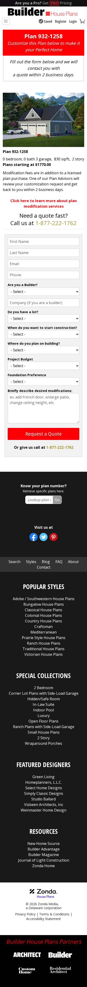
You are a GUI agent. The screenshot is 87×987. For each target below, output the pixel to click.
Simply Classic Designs (43, 793)
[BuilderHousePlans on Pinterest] (53, 537)
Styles (31, 561)
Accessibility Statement (43, 919)
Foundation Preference (27, 375)
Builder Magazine (43, 854)
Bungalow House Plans (43, 604)
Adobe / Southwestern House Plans (43, 598)
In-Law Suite (43, 704)
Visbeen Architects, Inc (43, 804)
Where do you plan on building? (34, 343)
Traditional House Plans (43, 648)
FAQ (58, 561)
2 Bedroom (43, 687)
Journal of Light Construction (43, 860)
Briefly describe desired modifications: (40, 390)
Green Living (43, 776)
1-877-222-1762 (56, 223)
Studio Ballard (43, 799)
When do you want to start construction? (42, 327)
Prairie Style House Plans (43, 637)
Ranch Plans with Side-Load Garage (43, 726)
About (73, 561)
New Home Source (43, 843)
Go (57, 499)
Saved (48, 21)
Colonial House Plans (43, 615)
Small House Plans (44, 732)
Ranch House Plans (43, 643)
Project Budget (20, 359)
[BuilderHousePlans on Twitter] (43, 537)
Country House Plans (43, 621)
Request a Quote (43, 434)
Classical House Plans (43, 609)
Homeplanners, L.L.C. (43, 782)
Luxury (44, 715)
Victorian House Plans (43, 654)
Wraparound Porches (43, 743)
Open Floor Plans (43, 721)
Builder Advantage (44, 849)
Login (73, 21)
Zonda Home (43, 865)
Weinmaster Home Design (43, 810)
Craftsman (43, 626)
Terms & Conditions (54, 914)
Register (60, 21)
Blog (46, 561)
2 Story (43, 737)
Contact (43, 567)
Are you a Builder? (23, 285)
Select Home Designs (43, 787)
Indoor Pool (43, 710)
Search (14, 561)
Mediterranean (43, 632)
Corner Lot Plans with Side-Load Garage (43, 693)
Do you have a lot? (23, 312)
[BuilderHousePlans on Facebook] (34, 537)
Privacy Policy (25, 914)
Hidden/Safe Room (43, 698)
